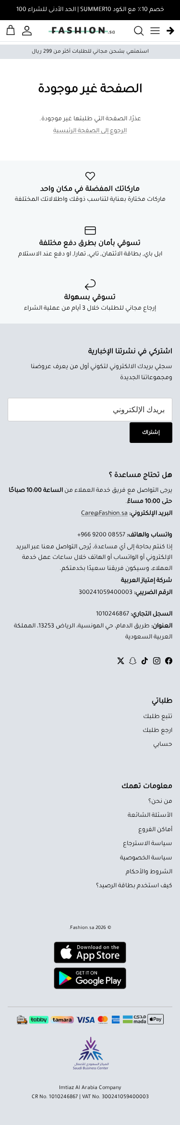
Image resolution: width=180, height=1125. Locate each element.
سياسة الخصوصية (146, 858)
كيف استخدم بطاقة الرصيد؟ (134, 886)
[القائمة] (155, 30)
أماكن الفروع (155, 830)
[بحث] (133, 30)
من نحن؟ (160, 802)
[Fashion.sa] (81, 30)
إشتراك (151, 433)
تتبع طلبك (157, 717)
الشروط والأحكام (149, 872)
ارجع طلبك (157, 731)
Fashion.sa (82, 928)
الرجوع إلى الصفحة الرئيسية (90, 131)
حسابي (162, 745)
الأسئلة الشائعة (150, 815)
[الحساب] (28, 30)
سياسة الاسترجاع (147, 844)
